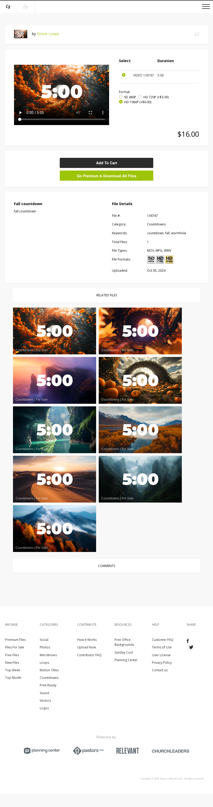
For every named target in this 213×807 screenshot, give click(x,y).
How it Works (87, 639)
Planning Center (126, 660)
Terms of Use (162, 647)
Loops (44, 662)
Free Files (12, 655)
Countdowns (49, 677)
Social (44, 639)
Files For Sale (14, 647)
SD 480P (130, 97)
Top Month (13, 677)
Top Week (12, 670)
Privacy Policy (162, 662)
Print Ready (48, 685)
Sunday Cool (124, 652)
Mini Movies (48, 655)
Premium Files (15, 639)
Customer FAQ (163, 639)
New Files (12, 662)
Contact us (160, 670)
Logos (44, 708)
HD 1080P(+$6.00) (137, 102)
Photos (45, 647)
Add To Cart (106, 162)
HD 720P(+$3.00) (156, 97)
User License (161, 655)
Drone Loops (48, 33)
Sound (44, 693)
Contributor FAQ (89, 655)
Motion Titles (49, 670)
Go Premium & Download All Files (106, 175)
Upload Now (86, 647)
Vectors (45, 700)
